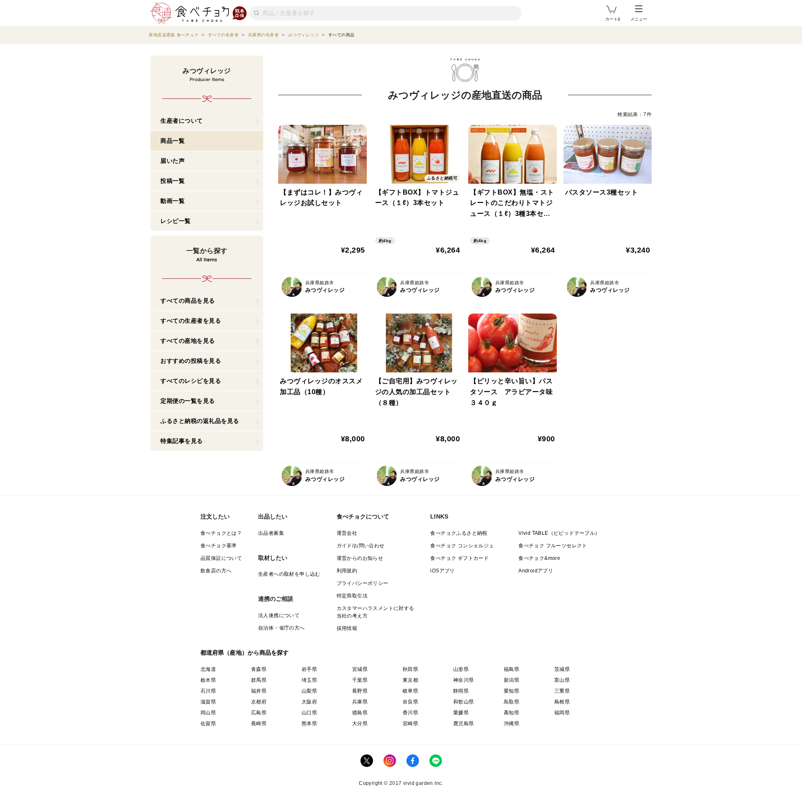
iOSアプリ (442, 571)
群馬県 (258, 680)
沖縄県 (511, 723)
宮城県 (360, 669)
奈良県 (410, 702)
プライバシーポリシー (362, 583)
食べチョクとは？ (221, 533)
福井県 (258, 691)
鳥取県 (511, 702)
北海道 (208, 669)
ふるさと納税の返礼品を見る (199, 420)
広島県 (258, 713)
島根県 (562, 702)
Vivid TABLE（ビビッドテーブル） (559, 533)
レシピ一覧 (175, 221)
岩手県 (309, 669)
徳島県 (360, 713)
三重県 (562, 691)
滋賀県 (208, 702)
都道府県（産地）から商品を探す (244, 652)
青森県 (258, 669)
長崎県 (258, 723)
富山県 (562, 680)
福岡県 (562, 713)
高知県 (511, 713)
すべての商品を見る (187, 300)
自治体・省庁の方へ (281, 628)
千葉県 (360, 680)
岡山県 (208, 713)
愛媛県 (461, 713)
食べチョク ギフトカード (459, 558)
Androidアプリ (535, 571)
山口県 (309, 713)
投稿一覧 (172, 180)
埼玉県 (309, 680)
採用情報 (347, 628)
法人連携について (278, 615)
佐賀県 (208, 723)
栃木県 (208, 680)
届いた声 (172, 160)
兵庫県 (360, 702)
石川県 (208, 691)
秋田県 (410, 669)
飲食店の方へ (215, 571)
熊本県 (309, 723)
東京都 (410, 680)
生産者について (181, 120)
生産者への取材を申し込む (289, 574)
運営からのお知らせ (360, 558)
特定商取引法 (352, 596)
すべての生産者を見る (190, 320)
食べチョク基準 (218, 546)
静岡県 (461, 691)
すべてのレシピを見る (190, 380)
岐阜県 (410, 691)
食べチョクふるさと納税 (458, 533)
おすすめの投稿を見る (190, 360)
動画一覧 (172, 200)
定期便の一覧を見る (187, 400)
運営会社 (347, 533)
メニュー (638, 19)
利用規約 (347, 571)
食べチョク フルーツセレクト (552, 546)
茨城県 (562, 669)
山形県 (461, 669)
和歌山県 (463, 702)
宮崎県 (410, 723)
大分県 (360, 723)
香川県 (410, 713)
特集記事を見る (181, 441)
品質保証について (221, 558)
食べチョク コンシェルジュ (462, 546)
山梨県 (309, 691)
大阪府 (309, 702)
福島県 (511, 669)
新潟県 (511, 680)
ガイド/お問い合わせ (361, 546)
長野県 (360, 691)
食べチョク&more (539, 558)
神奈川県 (463, 680)
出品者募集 (271, 533)
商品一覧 (172, 140)
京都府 (258, 702)
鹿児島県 (463, 723)
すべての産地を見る (187, 340)
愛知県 (511, 691)
